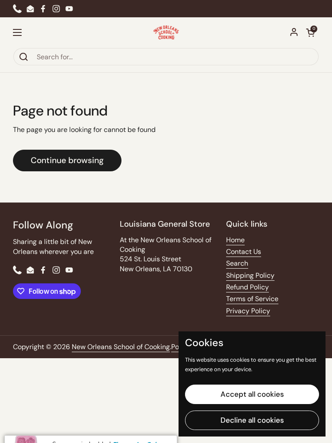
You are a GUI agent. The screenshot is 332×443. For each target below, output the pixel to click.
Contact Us (243, 251)
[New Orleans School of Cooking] (166, 32)
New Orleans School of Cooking (121, 346)
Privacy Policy (248, 310)
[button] (310, 32)
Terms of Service (252, 298)
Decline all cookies (252, 420)
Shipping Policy (250, 275)
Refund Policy (247, 287)
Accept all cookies (252, 394)
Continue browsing (67, 160)
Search (237, 263)
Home (235, 239)
